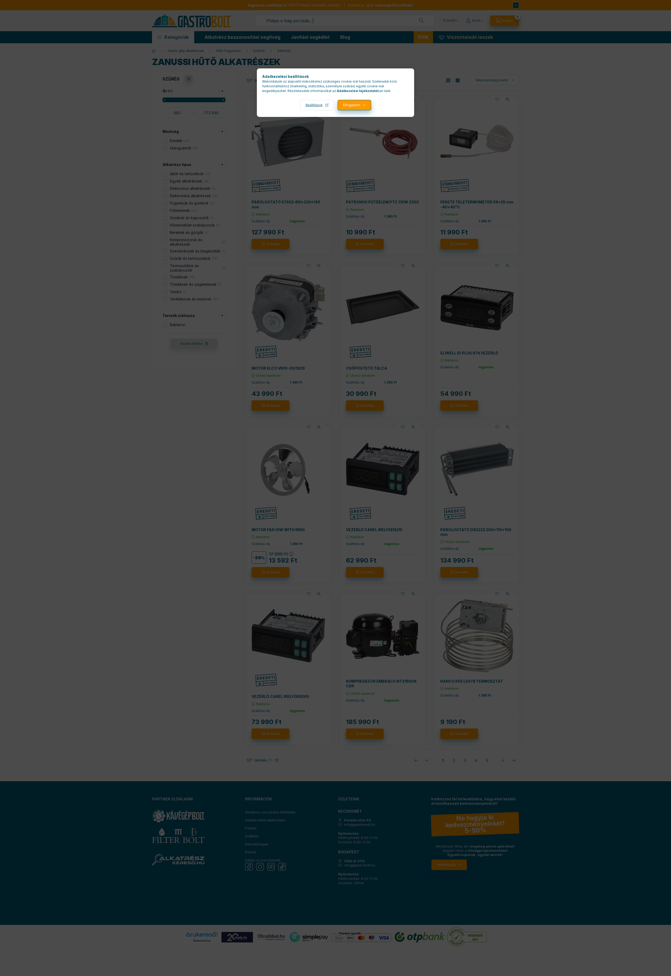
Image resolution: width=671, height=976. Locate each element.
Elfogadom (351, 105)
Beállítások (314, 105)
